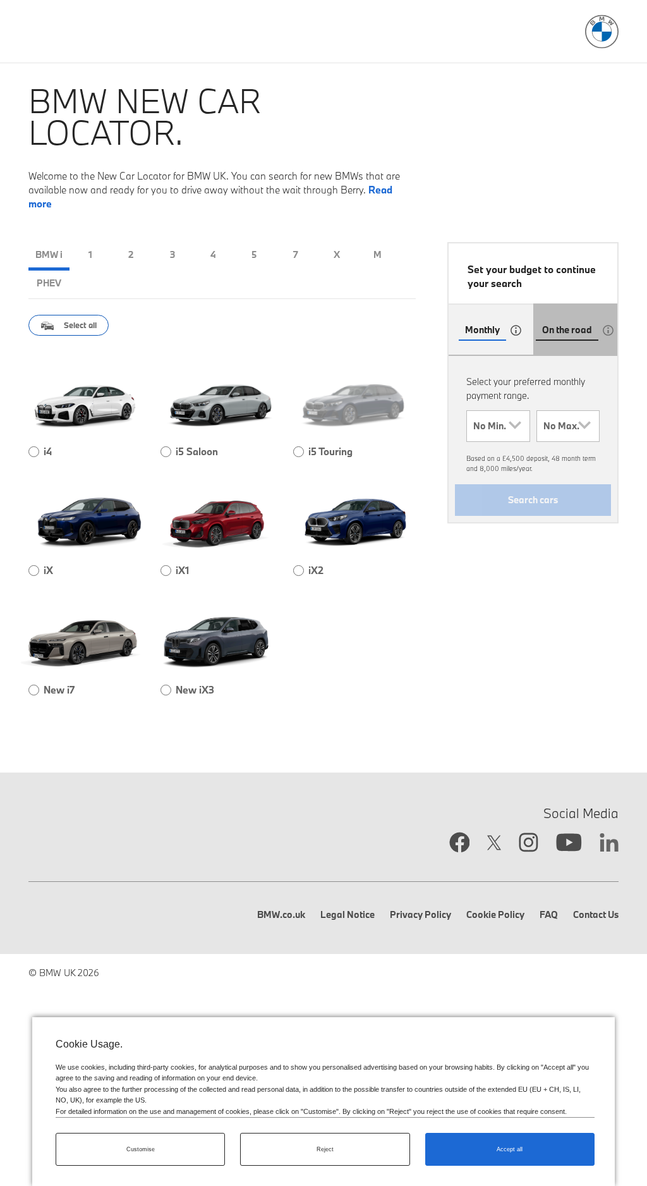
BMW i (49, 254)
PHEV (49, 283)
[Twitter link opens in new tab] (494, 844)
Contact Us (596, 914)
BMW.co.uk (281, 914)
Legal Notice (347, 914)
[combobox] (497, 426)
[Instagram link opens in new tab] (528, 844)
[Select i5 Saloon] (165, 451)
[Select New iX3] (165, 690)
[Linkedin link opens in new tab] (609, 844)
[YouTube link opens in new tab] (569, 844)
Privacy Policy (420, 914)
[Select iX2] (298, 570)
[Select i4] (33, 451)
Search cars (533, 500)
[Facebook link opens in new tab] (459, 843)
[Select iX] (33, 570)
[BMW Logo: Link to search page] (602, 32)
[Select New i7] (33, 690)
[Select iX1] (165, 570)
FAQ (549, 914)
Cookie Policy (495, 914)
